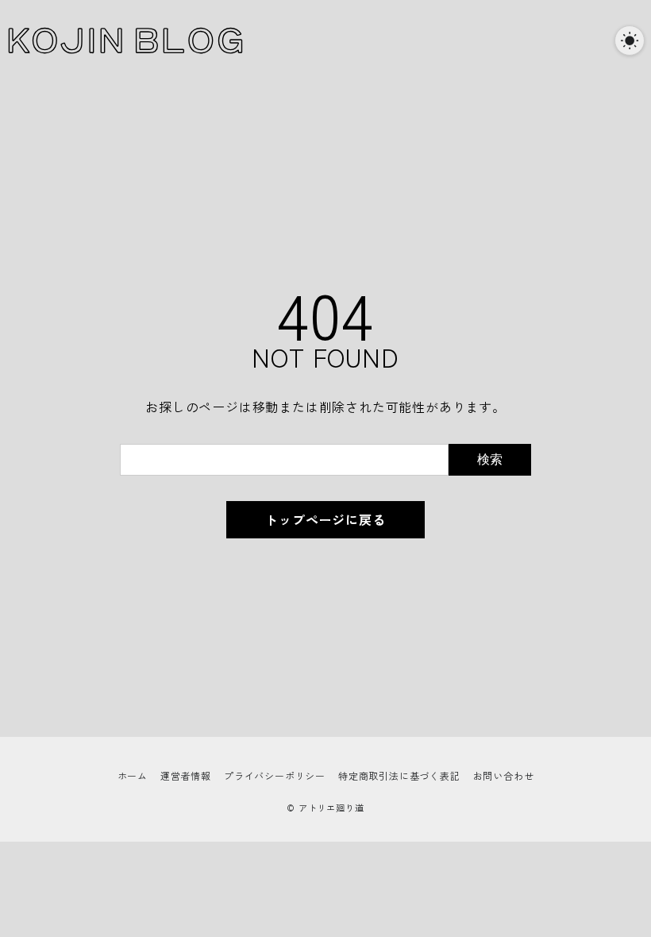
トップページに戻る (325, 519)
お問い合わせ (503, 775)
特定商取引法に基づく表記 (399, 775)
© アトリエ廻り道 (325, 807)
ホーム (132, 775)
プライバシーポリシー (275, 775)
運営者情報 (185, 775)
